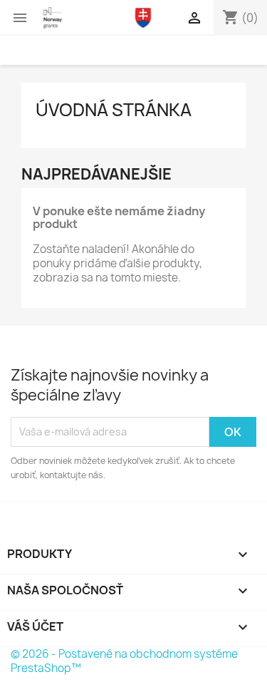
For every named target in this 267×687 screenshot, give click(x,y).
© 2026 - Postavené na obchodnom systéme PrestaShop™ (124, 661)
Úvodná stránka (114, 110)
